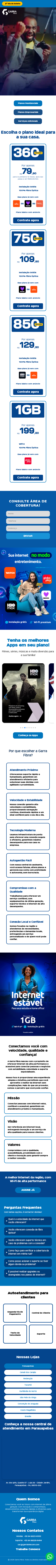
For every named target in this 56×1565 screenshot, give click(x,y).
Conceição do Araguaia (28, 1404)
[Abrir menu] (53, 12)
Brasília (28, 1416)
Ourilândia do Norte (28, 1391)
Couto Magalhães (28, 1410)
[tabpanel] (28, 306)
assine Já (28, 1190)
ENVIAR (28, 536)
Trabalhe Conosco (28, 1549)
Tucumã (28, 1385)
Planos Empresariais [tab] (28, 112)
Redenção (28, 1379)
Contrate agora (28, 220)
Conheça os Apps (28, 735)
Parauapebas (28, 1366)
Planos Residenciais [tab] (28, 103)
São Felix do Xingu (28, 1397)
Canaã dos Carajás (28, 1372)
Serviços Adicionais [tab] (28, 121)
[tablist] (28, 112)
